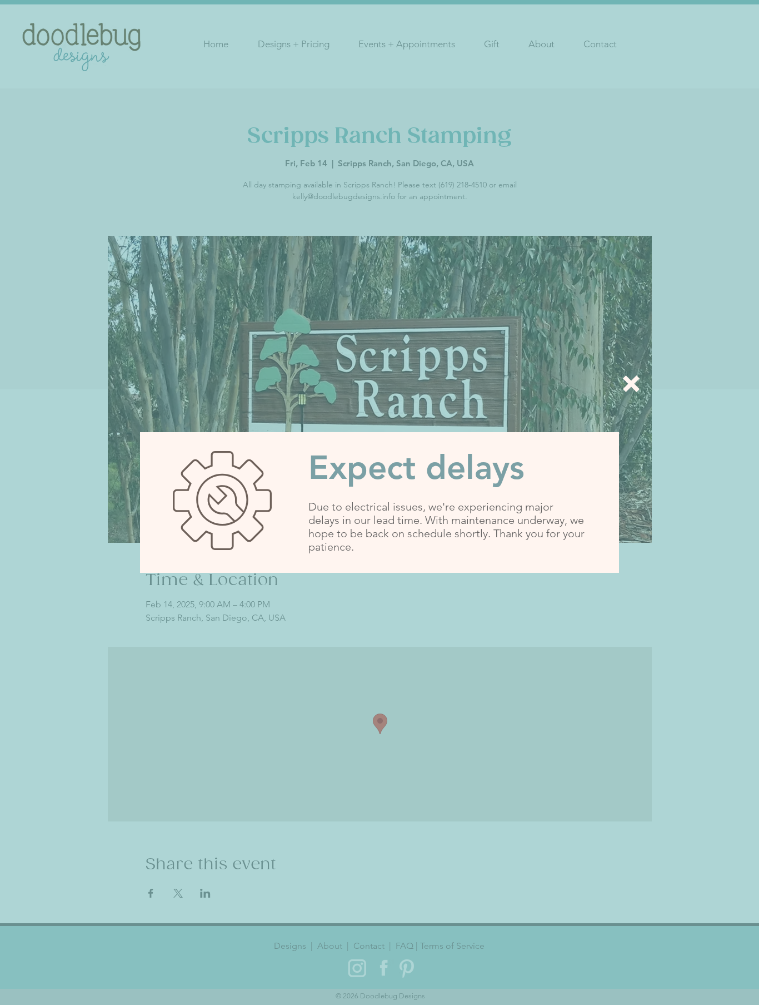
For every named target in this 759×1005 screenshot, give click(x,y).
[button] (631, 383)
